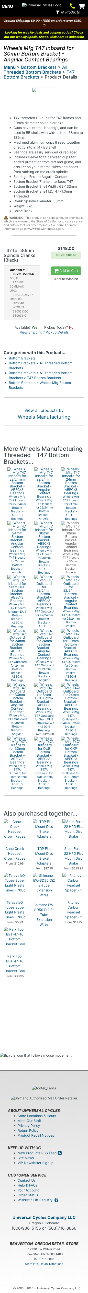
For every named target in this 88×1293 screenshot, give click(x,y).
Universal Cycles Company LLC (44, 1217)
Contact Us (26, 1180)
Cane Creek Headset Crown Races (14, 853)
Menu (10, 67)
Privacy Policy (29, 1125)
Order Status (28, 1195)
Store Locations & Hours (37, 1116)
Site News (26, 1158)
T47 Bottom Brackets (39, 74)
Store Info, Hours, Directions (44, 1264)
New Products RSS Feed (38, 1153)
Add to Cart (68, 270)
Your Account (28, 1190)
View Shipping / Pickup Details (44, 332)
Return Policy (28, 1130)
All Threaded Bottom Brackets (35, 70)
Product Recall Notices (36, 1135)
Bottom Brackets (39, 67)
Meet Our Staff (29, 1121)
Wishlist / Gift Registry (36, 1200)
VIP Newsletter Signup (36, 1163)
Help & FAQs (27, 1185)
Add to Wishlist (66, 279)
